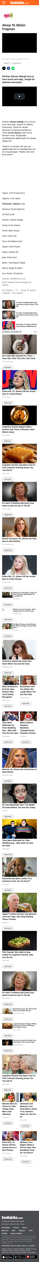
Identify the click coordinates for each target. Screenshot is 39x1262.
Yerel (30, 1230)
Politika (4, 1233)
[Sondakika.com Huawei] (31, 1257)
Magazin (22, 1230)
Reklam (12, 1224)
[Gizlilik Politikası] (19, 1249)
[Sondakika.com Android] (19, 1257)
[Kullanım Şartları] (7, 1249)
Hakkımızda (5, 1224)
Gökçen (16, 204)
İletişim (17, 1224)
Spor (13, 1230)
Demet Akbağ (16, 122)
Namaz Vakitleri (16, 1233)
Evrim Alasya (15, 133)
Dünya (24, 1227)
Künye (22, 1224)
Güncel (16, 1227)
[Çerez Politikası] (14, 1250)
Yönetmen (7, 204)
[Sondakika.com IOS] (7, 1257)
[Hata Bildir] (31, 1252)
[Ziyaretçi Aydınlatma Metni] (18, 1252)
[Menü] (3, 2)
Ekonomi (5, 1230)
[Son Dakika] (19, 2)
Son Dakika (6, 1227)
